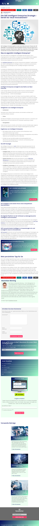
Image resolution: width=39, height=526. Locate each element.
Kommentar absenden (17, 336)
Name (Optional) (4, 328)
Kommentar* (5, 314)
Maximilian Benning (7, 12)
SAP (15, 146)
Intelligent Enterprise (7, 62)
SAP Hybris (4, 365)
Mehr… (3, 374)
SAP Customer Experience (6, 363)
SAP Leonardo (4, 232)
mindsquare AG (34, 525)
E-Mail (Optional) (4, 332)
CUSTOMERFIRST (3, 7)
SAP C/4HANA (8, 7)
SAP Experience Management (7, 371)
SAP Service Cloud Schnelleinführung (13, 241)
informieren (34, 249)
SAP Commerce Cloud (5, 367)
